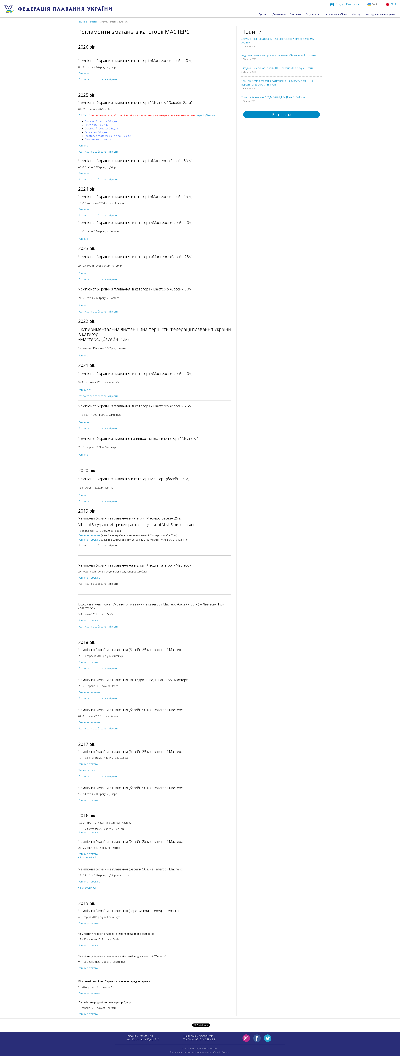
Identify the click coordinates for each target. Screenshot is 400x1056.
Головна (83, 21)
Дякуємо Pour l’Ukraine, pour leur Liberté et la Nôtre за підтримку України (277, 40)
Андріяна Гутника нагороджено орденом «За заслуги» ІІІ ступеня (278, 55)
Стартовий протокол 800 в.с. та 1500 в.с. (108, 136)
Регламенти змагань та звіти (114, 21)
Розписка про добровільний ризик (98, 279)
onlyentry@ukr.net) (206, 115)
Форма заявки (86, 770)
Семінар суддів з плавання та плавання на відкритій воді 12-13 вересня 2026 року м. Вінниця (277, 82)
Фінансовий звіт (87, 857)
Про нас (263, 14)
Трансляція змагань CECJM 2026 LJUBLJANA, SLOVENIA (273, 97)
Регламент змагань (89, 535)
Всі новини (281, 114)
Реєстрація (352, 4)
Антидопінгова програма (380, 14)
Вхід (338, 4)
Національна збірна (335, 14)
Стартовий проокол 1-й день (101, 121)
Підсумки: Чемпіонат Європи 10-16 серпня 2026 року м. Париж (277, 68)
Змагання (295, 14)
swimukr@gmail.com (202, 1036)
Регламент (84, 73)
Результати (312, 14)
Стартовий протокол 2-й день (102, 128)
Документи (279, 14)
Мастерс (357, 14)
